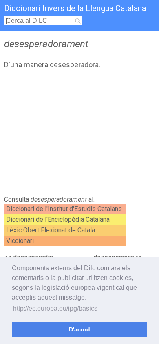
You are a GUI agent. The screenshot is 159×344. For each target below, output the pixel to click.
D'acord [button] (79, 329)
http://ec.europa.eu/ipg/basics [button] (55, 308)
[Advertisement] (79, 134)
